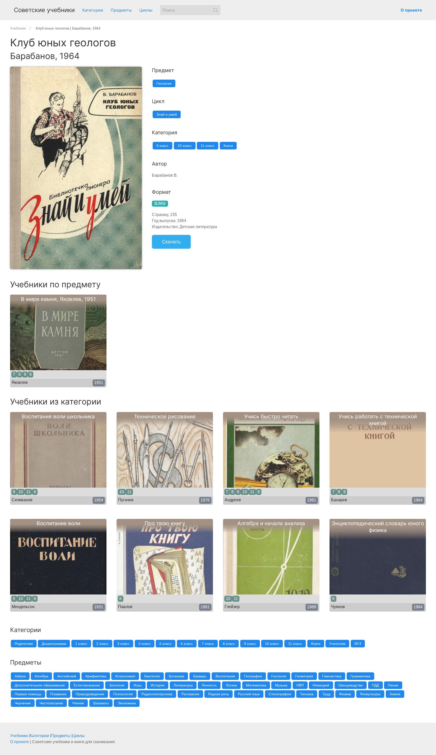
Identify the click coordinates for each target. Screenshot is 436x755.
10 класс (185, 146)
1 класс (81, 644)
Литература (183, 685)
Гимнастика (331, 676)
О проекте (19, 742)
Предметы (121, 10)
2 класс (102, 644)
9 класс (162, 146)
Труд (326, 694)
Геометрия (304, 676)
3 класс (123, 644)
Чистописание (51, 703)
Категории (92, 10)
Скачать (171, 241)
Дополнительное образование (40, 685)
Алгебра (41, 676)
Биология (152, 676)
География (253, 676)
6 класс (187, 644)
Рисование (190, 694)
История (158, 685)
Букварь (199, 676)
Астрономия (125, 676)
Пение (393, 685)
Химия (395, 694)
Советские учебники (44, 10)
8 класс (229, 644)
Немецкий (321, 685)
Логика (231, 685)
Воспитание (225, 676)
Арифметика (95, 676)
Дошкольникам (54, 644)
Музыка (281, 685)
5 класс (165, 644)
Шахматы (101, 703)
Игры (137, 685)
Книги (228, 146)
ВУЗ (358, 644)
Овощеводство (350, 685)
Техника (306, 694)
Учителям (337, 644)
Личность (209, 685)
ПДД (375, 685)
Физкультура (370, 694)
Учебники (19, 736)
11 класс (207, 146)
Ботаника (176, 676)
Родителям (24, 644)
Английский (66, 676)
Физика (345, 694)
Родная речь (218, 694)
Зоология (116, 685)
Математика (256, 685)
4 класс (145, 644)
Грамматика (360, 676)
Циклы (145, 10)
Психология (123, 694)
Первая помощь (28, 694)
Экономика (127, 703)
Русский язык (249, 694)
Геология (164, 83)
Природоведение (90, 694)
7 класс (208, 644)
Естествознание (87, 685)
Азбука (20, 676)
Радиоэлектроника (157, 694)
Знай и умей (166, 114)
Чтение (78, 703)
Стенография (280, 694)
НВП (300, 685)
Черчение (23, 703)
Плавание (58, 694)
